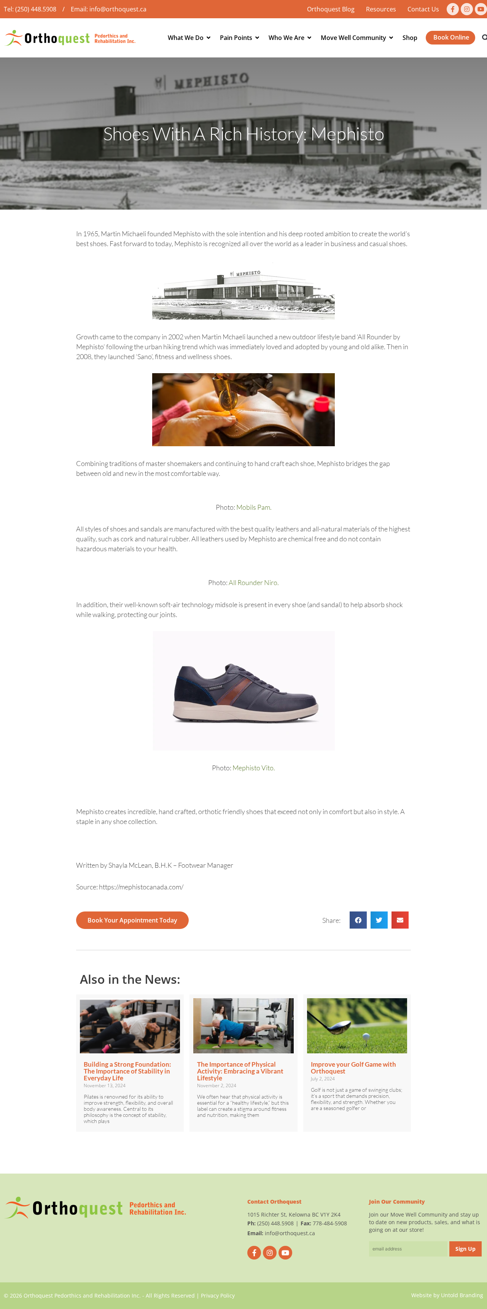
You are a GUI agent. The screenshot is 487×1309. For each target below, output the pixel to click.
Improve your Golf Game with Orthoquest (353, 1067)
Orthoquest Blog (331, 9)
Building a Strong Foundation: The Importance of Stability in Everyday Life (127, 1071)
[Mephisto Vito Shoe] (243, 691)
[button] (358, 920)
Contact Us (423, 9)
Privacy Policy (218, 1295)
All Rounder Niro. (254, 582)
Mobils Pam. (254, 507)
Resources (381, 9)
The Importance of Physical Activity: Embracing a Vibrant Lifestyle (240, 1071)
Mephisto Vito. (253, 767)
